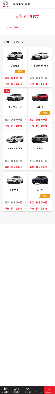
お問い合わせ (49, 390)
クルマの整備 (27, 390)
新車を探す (16, 390)
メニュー (51, 4)
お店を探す (5, 390)
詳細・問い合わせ (13, 84)
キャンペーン (38, 390)
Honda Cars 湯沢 (20, 4)
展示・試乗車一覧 (13, 78)
